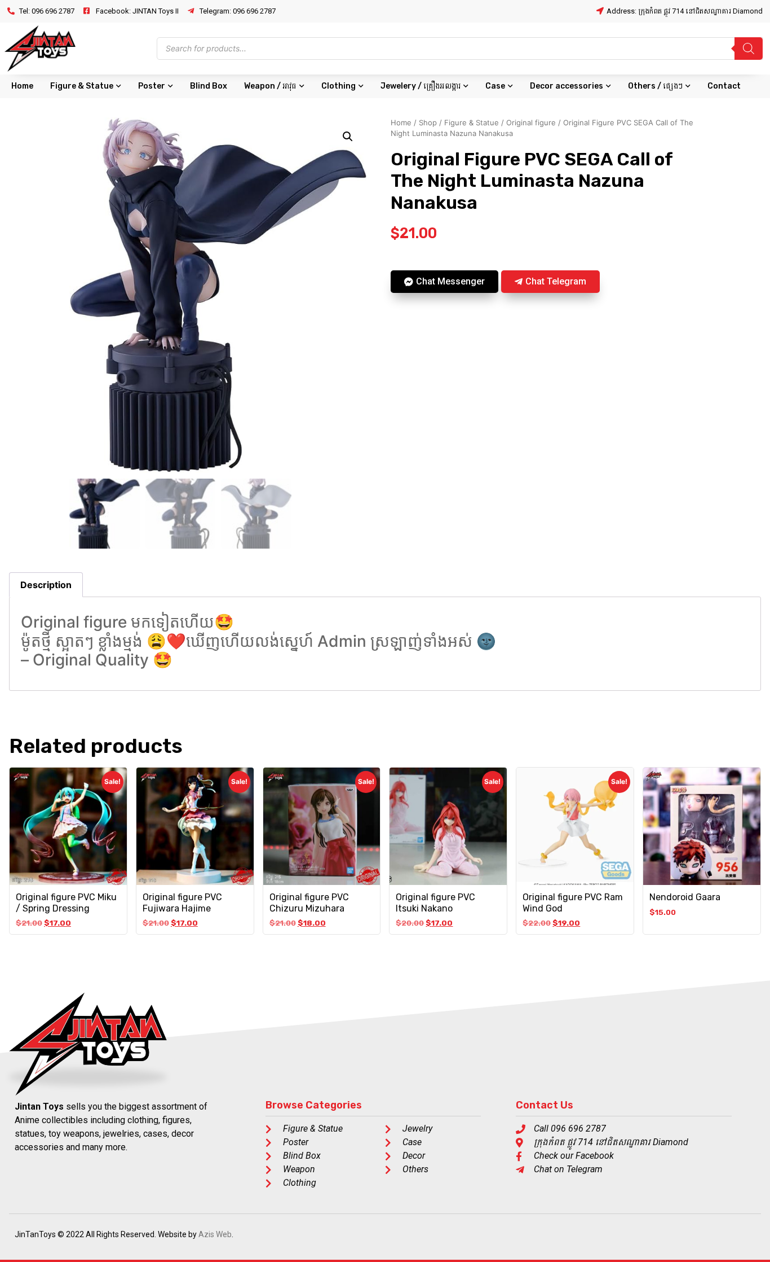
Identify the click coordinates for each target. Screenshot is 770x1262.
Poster (151, 86)
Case (495, 86)
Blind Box (208, 86)
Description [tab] (46, 584)
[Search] (748, 48)
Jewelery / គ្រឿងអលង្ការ (420, 86)
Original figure (531, 122)
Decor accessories (566, 86)
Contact (724, 86)
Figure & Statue (81, 86)
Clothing (338, 86)
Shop (428, 122)
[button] (348, 136)
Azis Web (215, 1234)
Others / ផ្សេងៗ (655, 86)
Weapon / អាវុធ (270, 86)
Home (22, 86)
